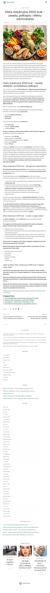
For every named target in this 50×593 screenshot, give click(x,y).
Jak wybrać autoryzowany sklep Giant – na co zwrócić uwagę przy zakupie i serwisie (24, 340)
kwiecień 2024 (6, 454)
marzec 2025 (6, 426)
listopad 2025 (6, 419)
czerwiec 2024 (6, 449)
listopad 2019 (6, 513)
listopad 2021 (6, 479)
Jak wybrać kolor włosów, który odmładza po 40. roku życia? (18, 534)
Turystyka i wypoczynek (9, 372)
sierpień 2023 (6, 459)
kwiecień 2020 (6, 501)
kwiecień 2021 (6, 488)
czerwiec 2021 (6, 484)
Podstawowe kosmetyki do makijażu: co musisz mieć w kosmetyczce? (20, 527)
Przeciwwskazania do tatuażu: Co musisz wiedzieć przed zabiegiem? (13, 317)
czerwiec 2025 (6, 421)
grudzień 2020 (6, 496)
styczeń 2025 (6, 431)
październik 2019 (7, 516)
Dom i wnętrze (6, 355)
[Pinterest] (15, 309)
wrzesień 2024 (6, 441)
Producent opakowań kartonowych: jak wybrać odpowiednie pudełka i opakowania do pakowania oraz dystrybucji (24, 343)
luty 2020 (5, 506)
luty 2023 (5, 461)
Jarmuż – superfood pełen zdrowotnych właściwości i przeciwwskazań (21, 532)
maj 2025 (5, 424)
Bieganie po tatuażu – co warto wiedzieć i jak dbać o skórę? (18, 388)
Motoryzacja (6, 367)
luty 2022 (5, 474)
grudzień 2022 (6, 464)
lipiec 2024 (5, 446)
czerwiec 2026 (6, 409)
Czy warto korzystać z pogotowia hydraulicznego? (15, 525)
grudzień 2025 (6, 417)
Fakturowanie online (8, 393)
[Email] (18, 309)
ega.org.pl (6, 22)
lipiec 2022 (5, 469)
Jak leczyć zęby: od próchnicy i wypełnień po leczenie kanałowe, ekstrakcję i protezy (24, 337)
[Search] (45, 324)
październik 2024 (7, 439)
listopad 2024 (6, 436)
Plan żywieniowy (7, 89)
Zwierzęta (5, 377)
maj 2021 (5, 486)
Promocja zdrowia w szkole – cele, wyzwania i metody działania (19, 530)
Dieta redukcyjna (7, 63)
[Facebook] (10, 309)
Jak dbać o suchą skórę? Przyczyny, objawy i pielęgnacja (17, 396)
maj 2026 (5, 412)
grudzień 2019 (6, 511)
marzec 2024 (6, 456)
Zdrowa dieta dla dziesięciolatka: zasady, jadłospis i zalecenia (21, 304)
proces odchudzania (15, 69)
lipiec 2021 (5, 481)
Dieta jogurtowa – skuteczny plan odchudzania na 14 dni (19, 302)
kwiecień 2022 (6, 471)
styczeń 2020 (6, 508)
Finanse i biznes (7, 360)
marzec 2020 (6, 503)
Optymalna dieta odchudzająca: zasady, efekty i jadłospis (19, 300)
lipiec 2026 (5, 407)
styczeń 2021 (6, 493)
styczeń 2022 (6, 476)
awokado (5, 152)
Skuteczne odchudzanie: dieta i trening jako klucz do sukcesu (19, 391)
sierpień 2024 (6, 444)
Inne (4, 362)
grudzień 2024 (6, 434)
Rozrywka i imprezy (7, 370)
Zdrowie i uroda (25, 7)
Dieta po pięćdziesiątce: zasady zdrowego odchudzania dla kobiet (22, 298)
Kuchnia (5, 365)
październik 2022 (7, 466)
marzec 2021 (6, 491)
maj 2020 (5, 498)
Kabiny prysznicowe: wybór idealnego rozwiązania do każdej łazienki (20, 346)
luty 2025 (5, 429)
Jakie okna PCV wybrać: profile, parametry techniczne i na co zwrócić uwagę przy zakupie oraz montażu (23, 334)
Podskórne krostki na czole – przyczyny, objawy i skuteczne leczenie (20, 398)
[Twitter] (13, 309)
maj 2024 (5, 451)
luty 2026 (5, 414)
